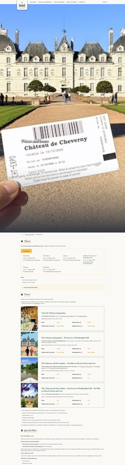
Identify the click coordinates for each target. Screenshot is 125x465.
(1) (80, 322)
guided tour (37, 303)
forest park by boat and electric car (58, 368)
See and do (33, 2)
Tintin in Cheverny (59, 2)
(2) (81, 326)
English (105, 2)
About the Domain (72, 2)
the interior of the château (66, 316)
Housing (81, 2)
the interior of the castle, (86, 366)
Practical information (45, 2)
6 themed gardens (82, 316)
